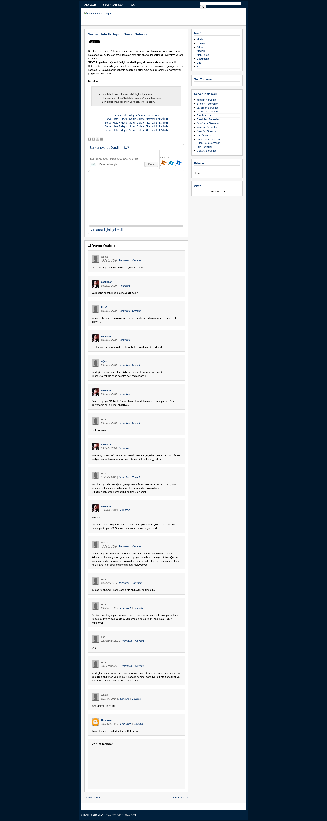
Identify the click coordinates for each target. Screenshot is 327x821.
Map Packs (203, 54)
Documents (203, 58)
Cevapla (136, 260)
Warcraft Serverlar (207, 127)
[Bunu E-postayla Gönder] (89, 139)
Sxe (199, 66)
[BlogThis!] (93, 139)
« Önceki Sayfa (92, 797)
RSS (132, 4)
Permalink (125, 260)
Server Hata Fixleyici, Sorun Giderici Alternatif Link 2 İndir (136, 118)
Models (201, 50)
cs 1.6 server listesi (115, 815)
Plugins (201, 43)
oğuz (104, 361)
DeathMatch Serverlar (209, 111)
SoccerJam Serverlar (209, 138)
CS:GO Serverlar (206, 150)
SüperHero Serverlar (208, 142)
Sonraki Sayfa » (180, 797)
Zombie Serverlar (206, 99)
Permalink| (125, 285)
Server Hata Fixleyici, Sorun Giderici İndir (136, 115)
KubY (104, 307)
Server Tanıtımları (113, 4)
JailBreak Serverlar (207, 107)
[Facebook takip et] (178, 166)
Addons (201, 46)
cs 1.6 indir (130, 815)
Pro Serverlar (204, 115)
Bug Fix (201, 62)
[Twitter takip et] (171, 166)
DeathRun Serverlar (208, 119)
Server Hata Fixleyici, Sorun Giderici (117, 34)
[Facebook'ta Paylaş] (101, 139)
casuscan (106, 281)
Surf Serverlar (204, 135)
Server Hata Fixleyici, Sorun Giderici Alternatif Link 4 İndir (136, 126)
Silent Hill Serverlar (207, 103)
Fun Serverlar (204, 146)
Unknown (106, 720)
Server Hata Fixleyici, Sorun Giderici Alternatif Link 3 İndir (136, 122)
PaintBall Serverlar (207, 131)
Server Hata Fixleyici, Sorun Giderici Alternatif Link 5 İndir (136, 130)
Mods (200, 39)
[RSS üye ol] (163, 166)
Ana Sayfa (90, 4)
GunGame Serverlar (208, 123)
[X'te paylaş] (97, 139)
